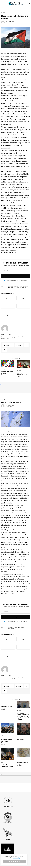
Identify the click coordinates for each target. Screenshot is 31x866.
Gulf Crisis (10, 627)
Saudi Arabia (11, 628)
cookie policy (16, 858)
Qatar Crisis (21, 627)
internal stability (24, 286)
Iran (16, 627)
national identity (12, 287)
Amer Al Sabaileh (12, 21)
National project (21, 287)
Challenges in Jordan (13, 286)
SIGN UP (15, 276)
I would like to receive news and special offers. (16, 280)
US (15, 628)
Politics (3, 12)
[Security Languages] (15, 3)
